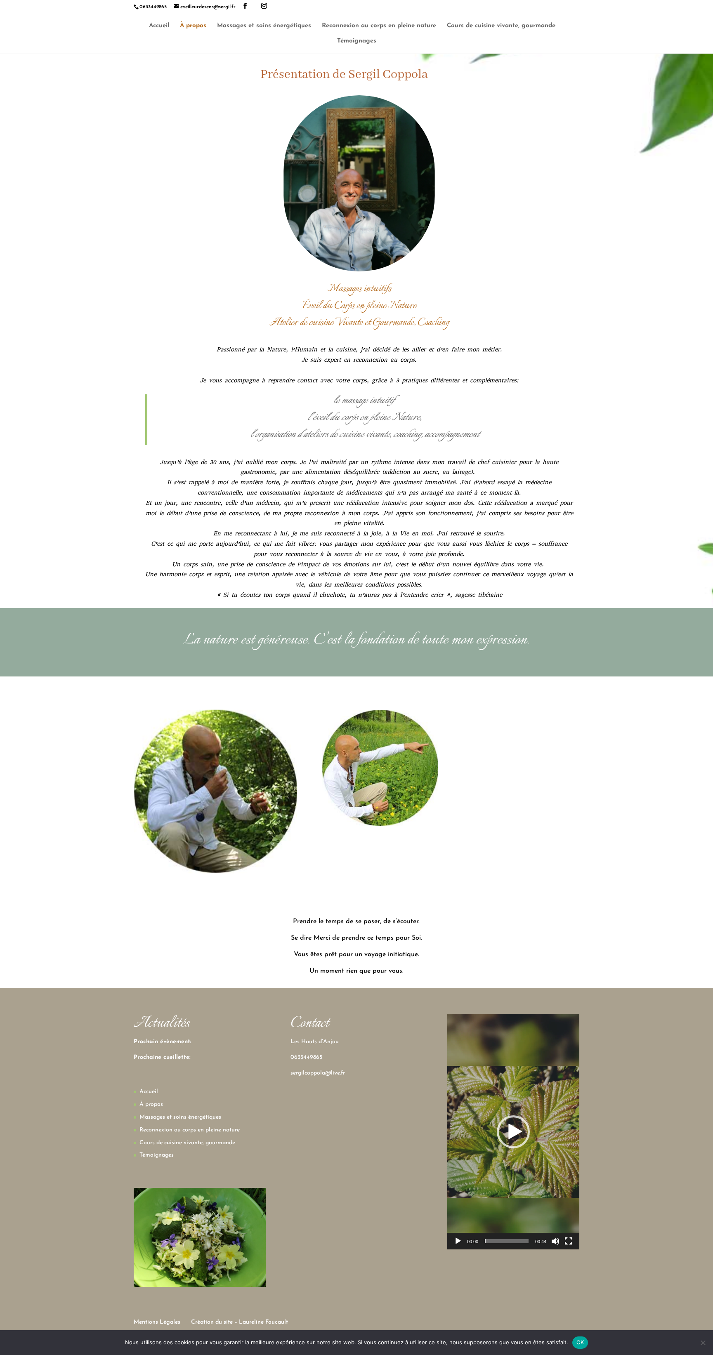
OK (580, 1342)
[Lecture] (458, 1241)
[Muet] (555, 1241)
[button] (513, 1131)
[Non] (703, 1343)
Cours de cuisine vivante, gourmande (501, 26)
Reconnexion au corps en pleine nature (379, 26)
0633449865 (306, 1057)
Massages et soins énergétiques (264, 26)
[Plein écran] (568, 1241)
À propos (193, 26)
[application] (513, 1131)
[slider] (507, 1241)
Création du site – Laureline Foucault (239, 1322)
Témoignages (356, 41)
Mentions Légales (157, 1322)
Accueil (159, 26)
